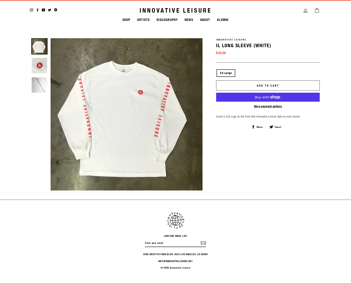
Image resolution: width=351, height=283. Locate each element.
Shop (126, 19)
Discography (167, 19)
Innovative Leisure (176, 10)
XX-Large (226, 73)
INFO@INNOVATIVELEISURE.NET (175, 261)
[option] (127, 114)
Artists (143, 19)
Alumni (223, 19)
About (205, 19)
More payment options (268, 106)
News (189, 19)
